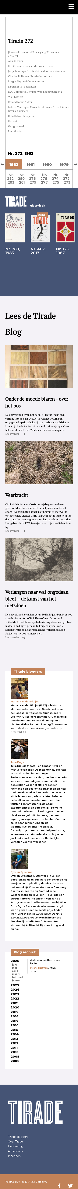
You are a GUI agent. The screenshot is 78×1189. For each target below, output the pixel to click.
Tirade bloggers (18, 1137)
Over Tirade (15, 1141)
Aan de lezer (15, 61)
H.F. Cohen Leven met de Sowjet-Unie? (30, 66)
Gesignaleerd (16, 126)
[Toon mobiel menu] (71, 7)
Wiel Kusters (15, 97)
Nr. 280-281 (22, 179)
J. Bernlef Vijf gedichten (22, 86)
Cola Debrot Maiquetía (21, 116)
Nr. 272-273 (67, 179)
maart (16, 974)
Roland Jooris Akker (20, 102)
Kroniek (12, 121)
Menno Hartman (39, 968)
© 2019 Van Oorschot (34, 1181)
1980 (47, 164)
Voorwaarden (13, 1181)
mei (14, 968)
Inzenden (14, 1156)
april (15, 971)
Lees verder (12, 434)
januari (16, 980)
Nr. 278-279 (33, 179)
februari (17, 977)
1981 (31, 164)
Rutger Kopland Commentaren (26, 81)
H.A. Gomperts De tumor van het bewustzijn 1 (35, 91)
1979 (64, 164)
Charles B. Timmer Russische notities (30, 76)
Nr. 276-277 (44, 179)
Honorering (15, 1146)
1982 (13, 164)
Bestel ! (42, 214)
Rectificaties (15, 131)
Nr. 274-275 (56, 179)
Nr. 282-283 (11, 179)
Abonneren (15, 1151)
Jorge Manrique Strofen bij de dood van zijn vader (37, 71)
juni (14, 964)
